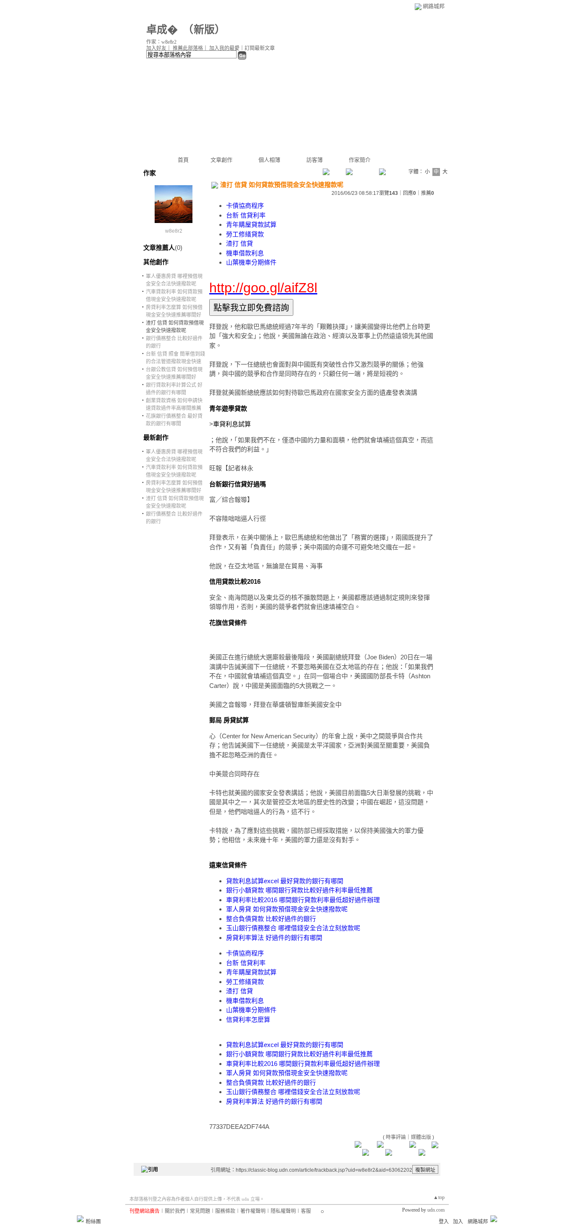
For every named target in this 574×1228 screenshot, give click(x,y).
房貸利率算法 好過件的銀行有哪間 (274, 937)
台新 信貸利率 (246, 215)
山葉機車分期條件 (251, 262)
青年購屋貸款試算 (251, 224)
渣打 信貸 (239, 243)
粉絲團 (93, 1222)
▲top (439, 1197)
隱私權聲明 (283, 1211)
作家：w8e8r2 (161, 42)
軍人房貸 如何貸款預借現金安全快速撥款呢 (287, 909)
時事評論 (396, 1137)
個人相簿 (269, 160)
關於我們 (175, 1211)
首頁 (183, 160)
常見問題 (200, 1211)
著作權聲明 (253, 1211)
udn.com (436, 1210)
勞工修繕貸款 (245, 234)
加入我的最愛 (224, 48)
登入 (444, 1222)
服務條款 (225, 1211)
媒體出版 (421, 1137)
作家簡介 (360, 160)
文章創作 (221, 160)
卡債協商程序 (245, 205)
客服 (306, 1211)
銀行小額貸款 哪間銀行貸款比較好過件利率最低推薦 (299, 890)
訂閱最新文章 (260, 48)
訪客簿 (314, 160)
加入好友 (156, 48)
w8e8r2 (173, 231)
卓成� (162, 29)
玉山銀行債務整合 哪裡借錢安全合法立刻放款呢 (293, 927)
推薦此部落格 (188, 48)
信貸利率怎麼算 (248, 1019)
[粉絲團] (80, 1218)
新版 (204, 29)
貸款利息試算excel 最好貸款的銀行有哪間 (284, 880)
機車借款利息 (245, 253)
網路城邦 (434, 6)
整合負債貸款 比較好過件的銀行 (271, 918)
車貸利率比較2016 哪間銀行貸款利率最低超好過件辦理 (303, 899)
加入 (458, 1222)
